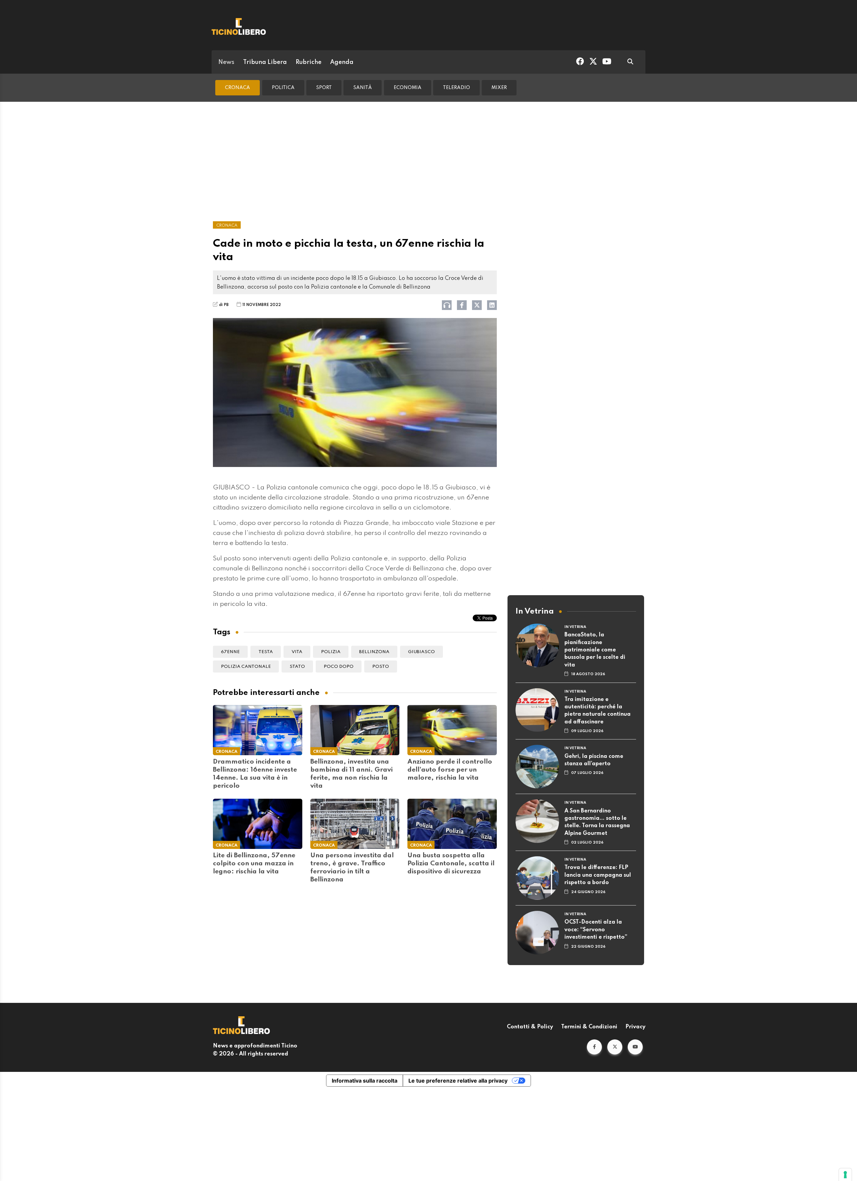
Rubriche (308, 62)
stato (297, 666)
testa (265, 652)
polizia (330, 652)
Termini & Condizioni (589, 1027)
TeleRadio (456, 87)
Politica (283, 87)
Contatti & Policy (530, 1027)
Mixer (499, 87)
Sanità (362, 87)
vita (297, 652)
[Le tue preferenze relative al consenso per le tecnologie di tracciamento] (845, 1174)
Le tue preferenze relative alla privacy (458, 1080)
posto (380, 666)
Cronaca (237, 87)
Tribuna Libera (265, 62)
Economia (407, 87)
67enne (230, 652)
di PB (224, 305)
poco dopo (339, 666)
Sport (324, 87)
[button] (594, 1046)
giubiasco (421, 652)
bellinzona (374, 652)
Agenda (342, 62)
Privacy (635, 1027)
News (226, 62)
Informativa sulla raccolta (364, 1080)
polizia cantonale (246, 666)
